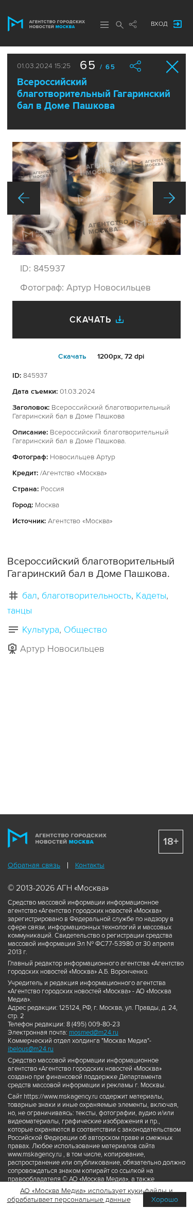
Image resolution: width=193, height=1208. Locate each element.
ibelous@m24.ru (31, 1049)
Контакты (89, 865)
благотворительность (86, 595)
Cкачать (72, 356)
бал (29, 595)
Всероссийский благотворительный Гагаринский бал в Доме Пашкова (93, 94)
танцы (19, 610)
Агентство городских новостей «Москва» (46, 24)
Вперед (169, 198)
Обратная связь (34, 865)
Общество (85, 629)
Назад (23, 198)
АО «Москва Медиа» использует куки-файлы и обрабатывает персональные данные (90, 1195)
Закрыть (173, 67)
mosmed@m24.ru (93, 1032)
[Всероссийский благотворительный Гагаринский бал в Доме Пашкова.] (96, 198)
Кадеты (151, 595)
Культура (40, 629)
